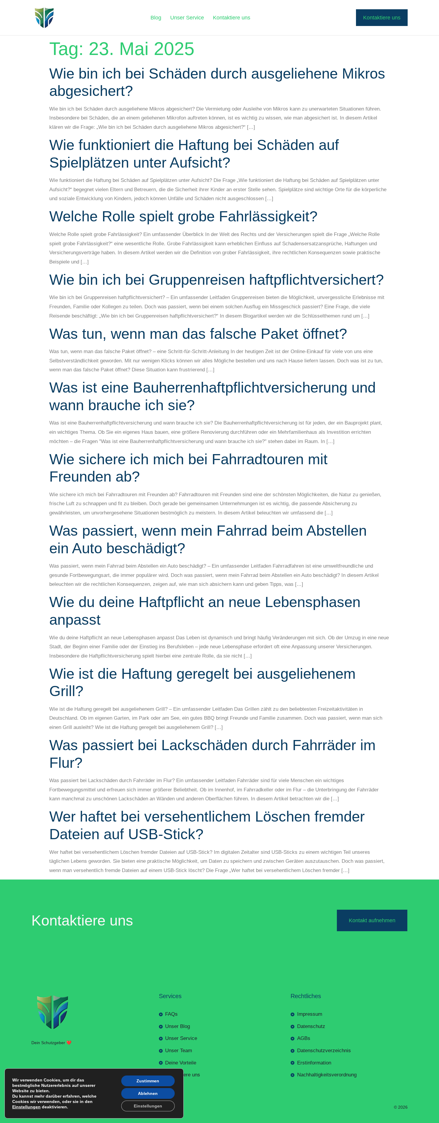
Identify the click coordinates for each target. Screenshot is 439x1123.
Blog (156, 18)
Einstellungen (26, 1106)
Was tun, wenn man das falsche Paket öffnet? (198, 334)
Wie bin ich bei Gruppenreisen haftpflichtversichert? (216, 280)
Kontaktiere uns (231, 18)
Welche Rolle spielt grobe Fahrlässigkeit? (183, 216)
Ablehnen (148, 1093)
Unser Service (187, 18)
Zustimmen (147, 1080)
